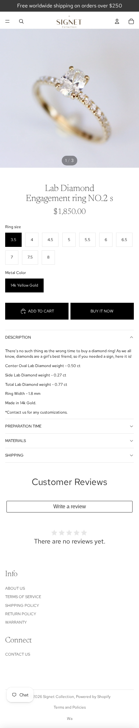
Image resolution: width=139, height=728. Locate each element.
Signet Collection (58, 696)
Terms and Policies (70, 707)
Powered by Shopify (93, 696)
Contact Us (17, 654)
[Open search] (21, 21)
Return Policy (20, 614)
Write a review (69, 506)
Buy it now (102, 311)
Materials (15, 440)
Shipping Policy (22, 605)
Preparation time (23, 426)
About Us (15, 588)
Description (18, 337)
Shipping (14, 455)
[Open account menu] (117, 21)
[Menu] (7, 21)
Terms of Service (23, 596)
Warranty (16, 622)
